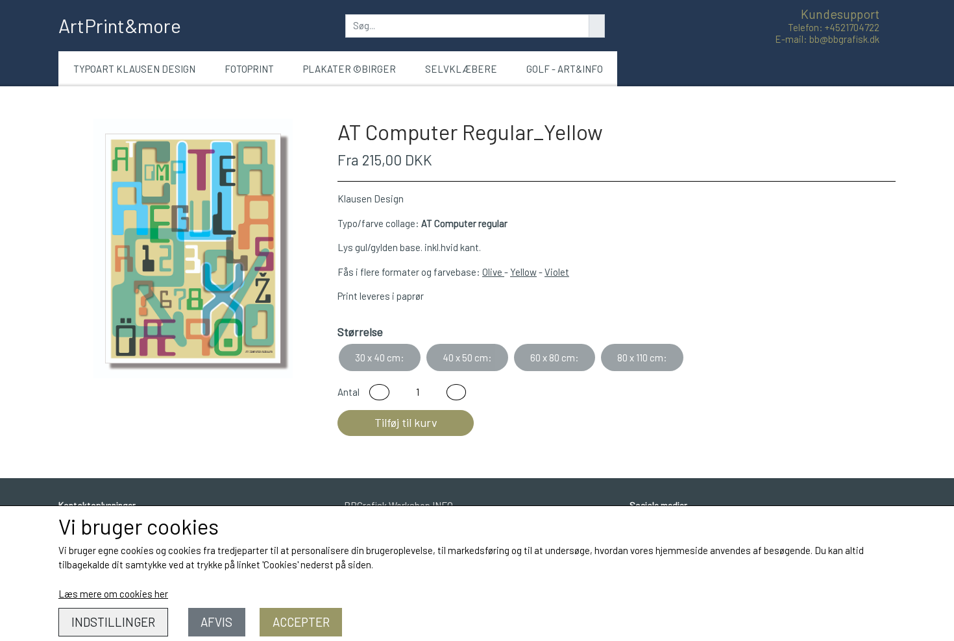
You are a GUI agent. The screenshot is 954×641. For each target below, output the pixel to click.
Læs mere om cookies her (113, 593)
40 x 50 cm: (467, 357)
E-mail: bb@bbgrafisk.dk (827, 39)
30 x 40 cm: (379, 357)
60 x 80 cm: (554, 357)
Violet (556, 272)
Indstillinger (113, 621)
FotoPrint (249, 69)
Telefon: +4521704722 (833, 27)
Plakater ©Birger (349, 69)
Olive (493, 272)
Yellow (523, 272)
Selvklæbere (461, 69)
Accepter (301, 621)
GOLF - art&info (564, 69)
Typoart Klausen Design (134, 69)
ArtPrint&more (119, 25)
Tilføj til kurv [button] (405, 422)
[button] (379, 392)
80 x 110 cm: (642, 357)
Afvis (216, 621)
